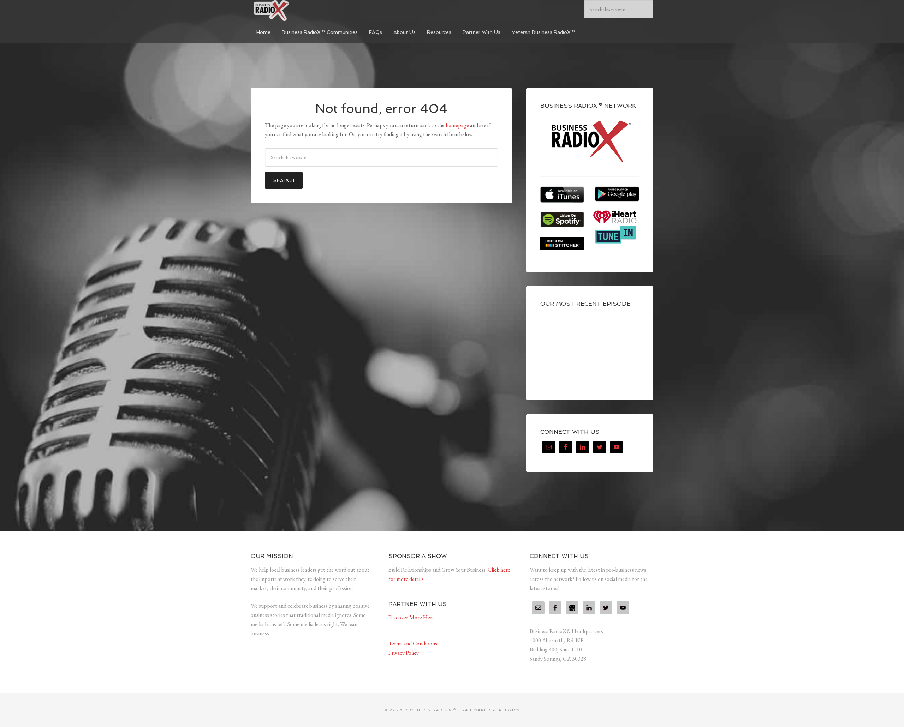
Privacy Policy (403, 652)
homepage (457, 125)
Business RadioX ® (304, 10)
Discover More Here (411, 617)
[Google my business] (572, 607)
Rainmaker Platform (491, 710)
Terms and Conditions (412, 643)
